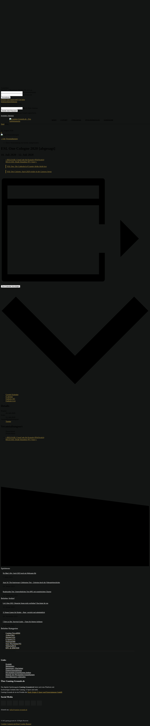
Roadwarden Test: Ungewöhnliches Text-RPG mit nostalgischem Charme (27, 592)
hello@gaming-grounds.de (18, 710)
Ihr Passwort (27, 95)
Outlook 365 (10, 399)
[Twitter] (33, 703)
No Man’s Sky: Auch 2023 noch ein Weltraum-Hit (19, 573)
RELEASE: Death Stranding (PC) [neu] (21, 162)
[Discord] (3, 703)
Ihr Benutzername (29, 92)
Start (2, 124)
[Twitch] (27, 703)
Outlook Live (11, 401)
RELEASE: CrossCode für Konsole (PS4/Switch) (25, 160)
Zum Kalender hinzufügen (10, 286)
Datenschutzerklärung (9, 102)
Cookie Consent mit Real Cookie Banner (16, 724)
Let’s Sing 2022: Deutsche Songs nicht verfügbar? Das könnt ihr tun (25, 603)
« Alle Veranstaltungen (9, 139)
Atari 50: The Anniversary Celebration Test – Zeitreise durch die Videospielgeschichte (31, 582)
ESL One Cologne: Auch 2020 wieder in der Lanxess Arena (29, 172)
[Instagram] (15, 703)
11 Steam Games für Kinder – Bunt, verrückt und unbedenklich (24, 612)
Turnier (8, 421)
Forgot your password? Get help (13, 100)
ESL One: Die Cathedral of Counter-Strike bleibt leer (27, 166)
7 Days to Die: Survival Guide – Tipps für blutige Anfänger (23, 622)
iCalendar (9, 397)
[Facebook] (9, 703)
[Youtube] (39, 703)
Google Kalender (12, 395)
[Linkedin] (21, 703)
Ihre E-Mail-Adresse (30, 108)
